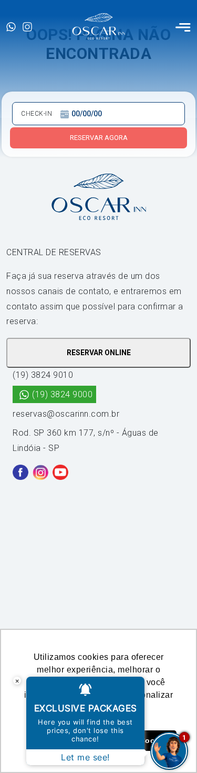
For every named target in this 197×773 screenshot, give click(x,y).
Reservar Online (99, 352)
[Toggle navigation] (183, 26)
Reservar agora (99, 138)
